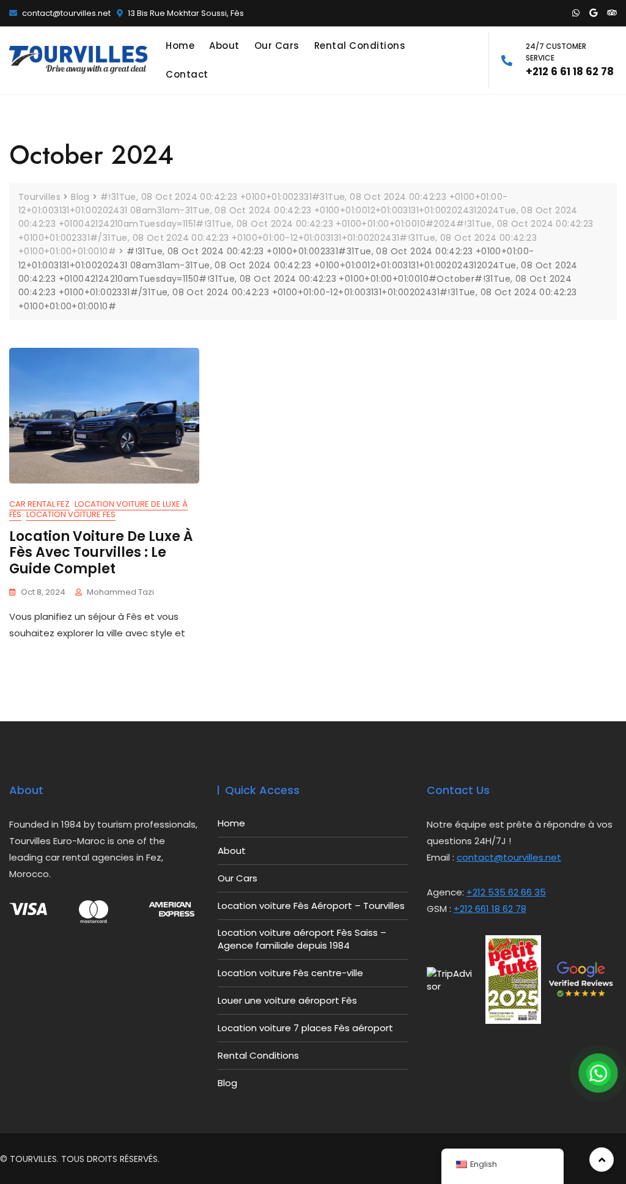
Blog (227, 1082)
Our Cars (277, 45)
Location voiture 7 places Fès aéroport (305, 1027)
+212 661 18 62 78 (490, 908)
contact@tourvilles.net (65, 13)
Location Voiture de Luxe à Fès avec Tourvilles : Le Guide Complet (101, 552)
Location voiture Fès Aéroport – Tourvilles (311, 905)
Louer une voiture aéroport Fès (287, 1000)
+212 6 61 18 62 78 (570, 60)
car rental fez (39, 504)
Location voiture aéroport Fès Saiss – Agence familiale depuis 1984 (302, 939)
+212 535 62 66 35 (506, 892)
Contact (187, 74)
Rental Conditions (360, 45)
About (224, 45)
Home (180, 45)
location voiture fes (71, 514)
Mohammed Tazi (120, 592)
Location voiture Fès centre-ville (290, 972)
